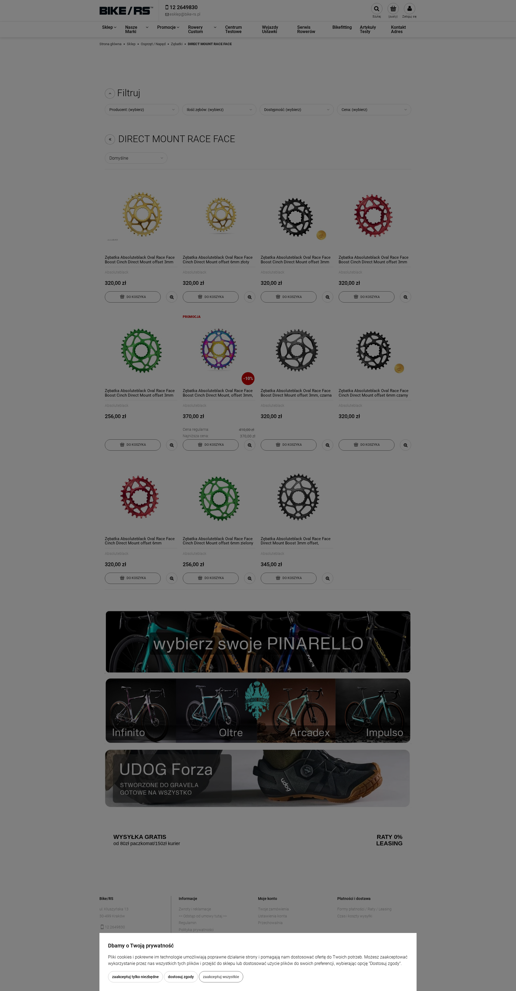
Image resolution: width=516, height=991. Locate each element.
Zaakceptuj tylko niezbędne (135, 977)
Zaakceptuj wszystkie (221, 977)
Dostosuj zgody (181, 977)
